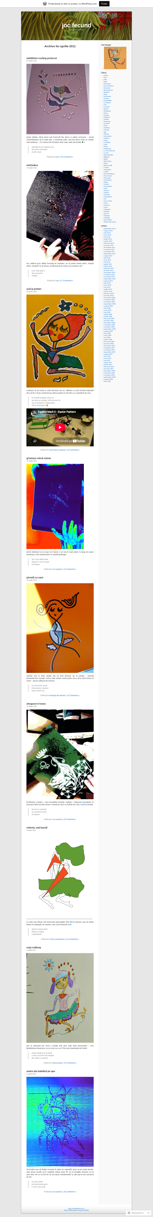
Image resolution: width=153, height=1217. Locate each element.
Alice (105, 79)
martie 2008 (108, 339)
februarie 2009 (109, 318)
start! (70, 925)
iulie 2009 (107, 308)
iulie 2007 (107, 356)
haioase (62, 450)
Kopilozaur (107, 148)
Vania (106, 203)
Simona (106, 190)
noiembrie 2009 (109, 300)
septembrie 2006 (110, 377)
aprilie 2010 (108, 289)
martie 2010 (108, 291)
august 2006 (108, 379)
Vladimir (106, 211)
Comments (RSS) (83, 1210)
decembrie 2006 (109, 371)
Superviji (107, 194)
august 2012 (108, 230)
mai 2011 (107, 262)
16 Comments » (69, 819)
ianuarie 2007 (109, 369)
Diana (106, 113)
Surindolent (108, 197)
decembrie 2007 (109, 346)
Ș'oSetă (107, 123)
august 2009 (108, 306)
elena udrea (57, 1063)
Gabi (105, 125)
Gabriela (107, 128)
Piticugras (107, 178)
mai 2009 (107, 312)
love (57, 157)
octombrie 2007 (109, 350)
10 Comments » (73, 695)
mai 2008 (107, 337)
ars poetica (57, 569)
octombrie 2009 (109, 302)
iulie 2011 (107, 258)
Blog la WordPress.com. (76, 1208)
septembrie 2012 (110, 228)
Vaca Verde (108, 201)
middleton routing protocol (41, 58)
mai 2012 (107, 237)
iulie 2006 (107, 381)
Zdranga (107, 215)
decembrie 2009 (109, 297)
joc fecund (76, 25)
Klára (106, 146)
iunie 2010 (107, 285)
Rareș (106, 182)
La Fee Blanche (109, 151)
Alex (105, 77)
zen (57, 281)
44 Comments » (67, 157)
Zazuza (106, 213)
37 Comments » (66, 281)
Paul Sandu (108, 176)
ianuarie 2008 (109, 343)
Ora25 (106, 171)
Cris (105, 105)
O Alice (106, 167)
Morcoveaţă (108, 165)
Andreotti (107, 88)
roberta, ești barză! (37, 827)
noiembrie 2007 (109, 348)
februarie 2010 (109, 293)
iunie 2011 (107, 260)
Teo (105, 199)
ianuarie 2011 (108, 270)
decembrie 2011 (109, 247)
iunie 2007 (107, 358)
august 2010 (108, 281)
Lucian (106, 153)
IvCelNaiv (107, 142)
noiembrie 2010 (109, 274)
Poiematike (108, 180)
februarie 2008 (109, 341)
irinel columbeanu (57, 939)
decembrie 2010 (109, 272)
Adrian (106, 75)
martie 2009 (108, 316)
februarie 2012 (109, 243)
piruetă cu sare (34, 577)
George (106, 130)
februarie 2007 (109, 366)
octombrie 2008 (109, 327)
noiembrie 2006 (109, 373)
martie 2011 (108, 266)
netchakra (32, 165)
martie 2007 (108, 364)
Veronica (107, 205)
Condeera (107, 102)
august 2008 (108, 331)
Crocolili (106, 107)
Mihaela (106, 157)
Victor (106, 207)
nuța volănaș (33, 947)
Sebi (105, 188)
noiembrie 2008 (109, 325)
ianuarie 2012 (109, 245)
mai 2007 (107, 360)
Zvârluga (107, 217)
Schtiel (106, 184)
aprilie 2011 (108, 264)
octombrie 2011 (109, 251)
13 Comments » (73, 450)
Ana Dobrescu (109, 86)
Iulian (106, 140)
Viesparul (107, 209)
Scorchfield (108, 186)
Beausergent (108, 90)
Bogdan (107, 92)
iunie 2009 (107, 310)
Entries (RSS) (68, 1210)
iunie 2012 (107, 235)
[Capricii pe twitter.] (115, 68)
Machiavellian (108, 155)
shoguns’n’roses (36, 703)
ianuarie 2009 (109, 320)
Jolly (105, 144)
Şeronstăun (108, 220)
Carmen (106, 98)
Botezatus (107, 96)
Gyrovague (108, 136)
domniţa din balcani (57, 695)
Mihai (106, 159)
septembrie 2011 (109, 253)
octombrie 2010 (109, 277)
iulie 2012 (107, 233)
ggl (105, 132)
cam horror (53, 450)
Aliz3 (105, 81)
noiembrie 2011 (109, 249)
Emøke (106, 119)
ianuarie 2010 (109, 295)
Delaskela (107, 111)
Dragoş (106, 115)
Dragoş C (107, 117)
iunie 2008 (107, 335)
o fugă (82, 805)
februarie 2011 (109, 268)
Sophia (106, 192)
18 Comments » (69, 1192)
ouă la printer (33, 289)
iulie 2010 (107, 283)
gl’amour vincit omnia (38, 458)
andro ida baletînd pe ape (40, 1071)
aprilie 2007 (108, 362)
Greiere (106, 134)
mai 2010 (107, 287)
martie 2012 (108, 241)
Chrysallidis (108, 100)
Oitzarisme (107, 169)
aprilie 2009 (108, 314)
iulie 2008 (107, 333)
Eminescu (107, 121)
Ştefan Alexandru (110, 222)
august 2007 (108, 354)
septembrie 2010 (110, 279)
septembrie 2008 (110, 329)
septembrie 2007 (110, 352)
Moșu (106, 163)
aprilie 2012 (108, 239)
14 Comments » (69, 569)
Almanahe (107, 84)
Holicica (106, 138)
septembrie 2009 (110, 304)
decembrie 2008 (109, 323)
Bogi (105, 94)
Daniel (106, 109)
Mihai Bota (107, 161)
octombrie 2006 (109, 375)
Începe (104, 4)
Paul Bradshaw (109, 174)
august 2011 (108, 256)
